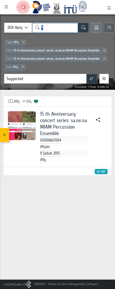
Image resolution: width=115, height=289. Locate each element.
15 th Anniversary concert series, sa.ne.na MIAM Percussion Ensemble (53, 50)
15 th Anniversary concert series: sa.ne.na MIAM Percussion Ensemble (63, 124)
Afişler (45, 146)
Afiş (12, 42)
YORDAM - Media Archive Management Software (65, 284)
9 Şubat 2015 (50, 153)
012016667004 (50, 140)
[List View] (109, 28)
